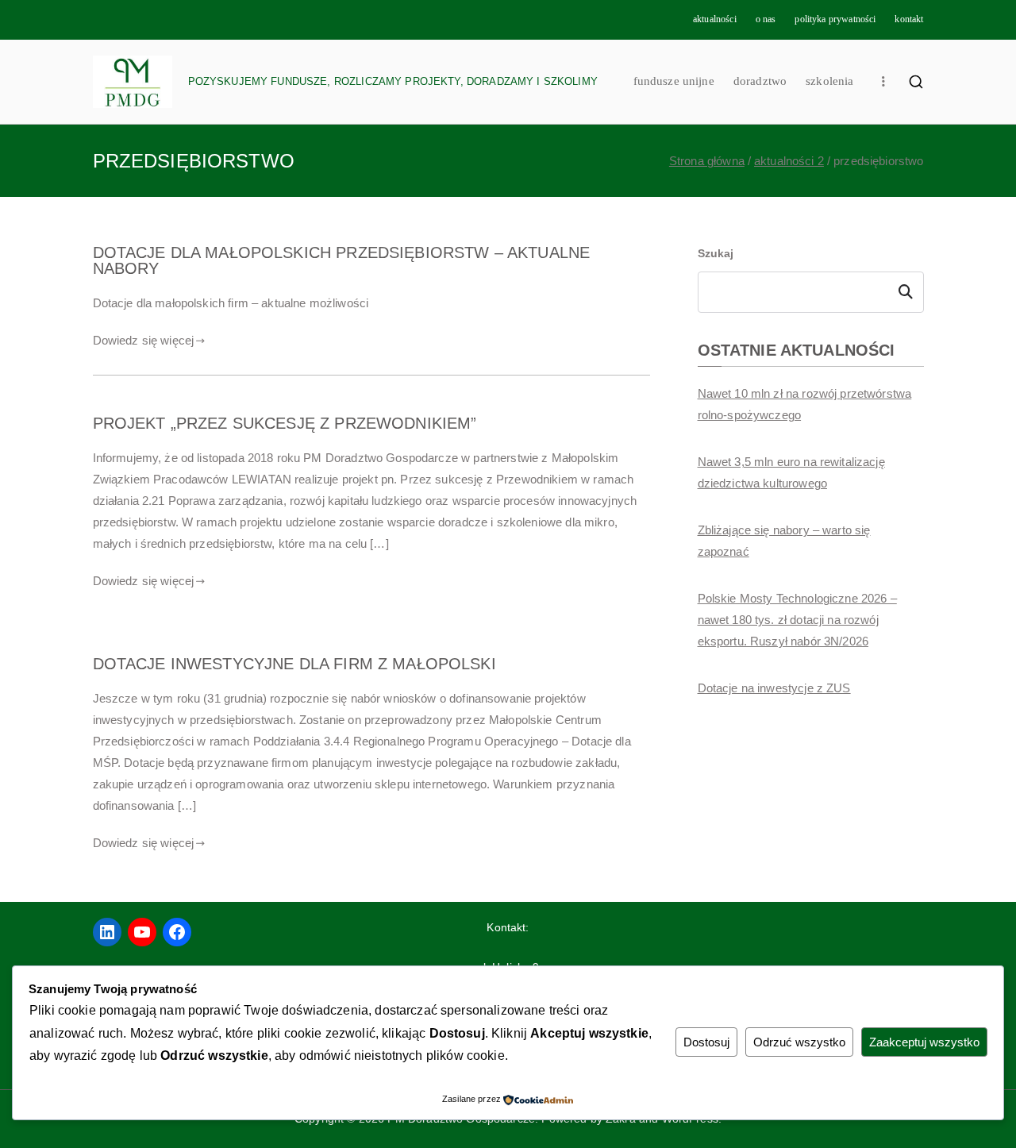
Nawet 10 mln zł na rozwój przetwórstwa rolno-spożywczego (805, 404)
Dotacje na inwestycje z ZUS (774, 688)
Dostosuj (706, 1042)
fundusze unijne (673, 81)
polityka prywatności (835, 19)
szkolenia (829, 81)
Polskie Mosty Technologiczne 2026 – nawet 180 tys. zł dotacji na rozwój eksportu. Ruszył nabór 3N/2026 (797, 619)
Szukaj (716, 253)
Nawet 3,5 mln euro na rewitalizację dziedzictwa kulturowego (791, 472)
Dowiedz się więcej (143, 340)
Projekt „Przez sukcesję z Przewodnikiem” (285, 423)
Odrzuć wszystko (799, 1042)
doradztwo (760, 81)
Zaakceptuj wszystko (924, 1042)
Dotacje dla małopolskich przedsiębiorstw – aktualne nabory (342, 260)
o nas (766, 19)
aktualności (715, 19)
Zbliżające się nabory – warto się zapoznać (784, 540)
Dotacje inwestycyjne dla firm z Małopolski (294, 663)
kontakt (909, 19)
